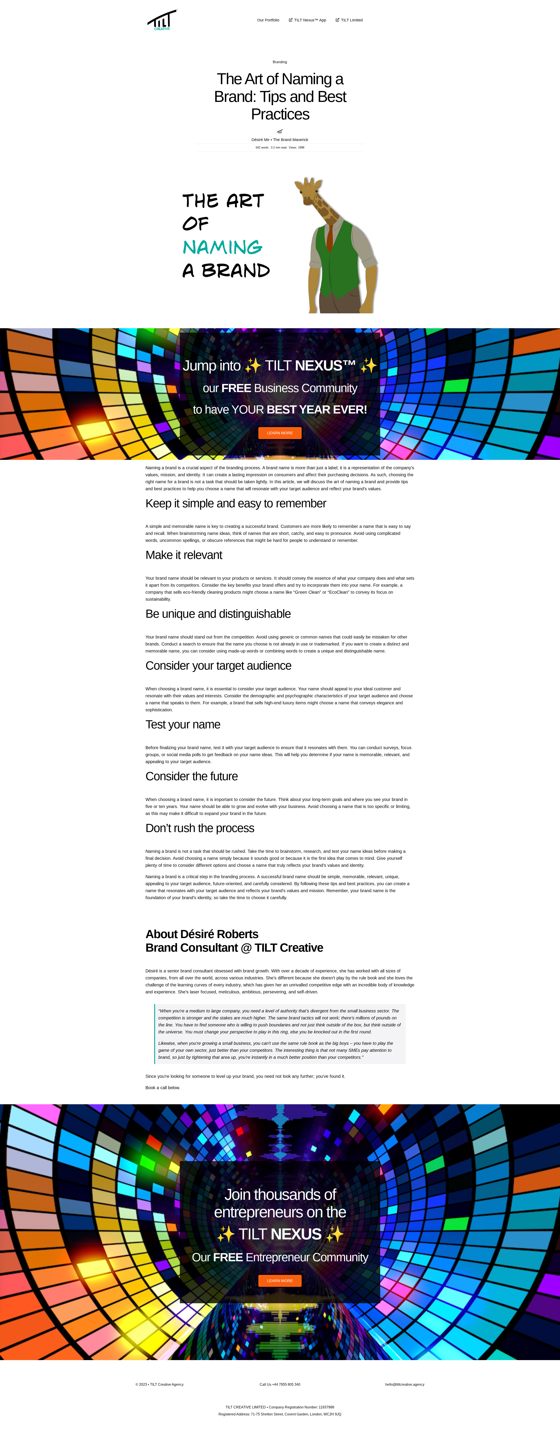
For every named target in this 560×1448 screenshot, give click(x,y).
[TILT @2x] (163, 6)
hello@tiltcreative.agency (404, 1384)
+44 (286, 1384)
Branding (280, 62)
